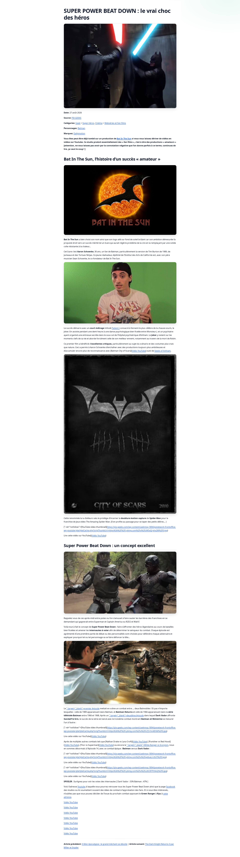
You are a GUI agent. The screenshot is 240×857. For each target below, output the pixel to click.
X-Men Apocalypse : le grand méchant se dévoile (104, 844)
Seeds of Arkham (162, 350)
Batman (81, 128)
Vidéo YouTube (139, 350)
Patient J (116, 328)
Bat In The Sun (124, 138)
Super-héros (88, 123)
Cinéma (98, 123)
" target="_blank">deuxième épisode (126, 715)
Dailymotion (79, 133)
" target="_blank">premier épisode (82, 708)
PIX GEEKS (76, 117)
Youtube (81, 786)
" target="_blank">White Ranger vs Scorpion (147, 745)
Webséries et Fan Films (115, 123)
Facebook (170, 786)
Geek (78, 123)
